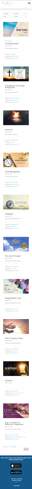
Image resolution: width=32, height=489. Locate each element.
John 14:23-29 (13, 309)
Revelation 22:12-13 (15, 184)
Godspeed (9, 214)
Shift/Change (8, 41)
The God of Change (12, 256)
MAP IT (16, 482)
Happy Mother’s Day (13, 298)
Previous (5, 446)
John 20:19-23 (13, 351)
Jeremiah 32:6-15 (14, 100)
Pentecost (9, 129)
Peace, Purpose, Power (14, 338)
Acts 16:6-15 (13, 226)
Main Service (15, 58)
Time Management (12, 171)
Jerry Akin (13, 54)
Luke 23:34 (12, 437)
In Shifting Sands (11, 43)
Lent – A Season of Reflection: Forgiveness (14, 423)
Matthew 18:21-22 (20, 437)
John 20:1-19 (20, 393)
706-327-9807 (17, 485)
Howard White (14, 140)
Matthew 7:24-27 (14, 56)
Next (15, 446)
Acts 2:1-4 (12, 142)
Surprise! (8, 380)
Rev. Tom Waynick (15, 98)
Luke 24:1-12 (13, 393)
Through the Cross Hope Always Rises (14, 86)
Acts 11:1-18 (13, 268)
